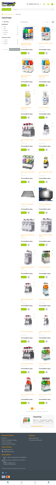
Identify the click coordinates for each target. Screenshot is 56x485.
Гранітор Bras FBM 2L (44, 267)
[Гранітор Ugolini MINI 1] (46, 289)
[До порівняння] (34, 29)
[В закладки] (34, 27)
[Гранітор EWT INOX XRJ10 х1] (46, 162)
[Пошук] (52, 9)
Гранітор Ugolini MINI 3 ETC (27, 140)
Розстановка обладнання (35, 440)
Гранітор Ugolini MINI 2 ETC (27, 300)
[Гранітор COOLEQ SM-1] (46, 194)
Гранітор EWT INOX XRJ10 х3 (27, 172)
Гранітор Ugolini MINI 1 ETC (45, 332)
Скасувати (5, 49)
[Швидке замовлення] (28, 53)
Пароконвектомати (34, 438)
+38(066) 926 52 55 (33, 4)
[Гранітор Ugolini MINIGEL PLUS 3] (28, 225)
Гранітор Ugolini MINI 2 (27, 331)
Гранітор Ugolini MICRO (45, 139)
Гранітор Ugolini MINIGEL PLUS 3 (27, 235)
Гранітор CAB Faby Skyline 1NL (26, 108)
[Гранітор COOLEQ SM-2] (28, 194)
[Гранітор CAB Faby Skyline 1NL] (28, 97)
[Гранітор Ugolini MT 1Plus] (28, 384)
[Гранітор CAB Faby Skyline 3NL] (28, 65)
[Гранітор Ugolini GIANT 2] (46, 384)
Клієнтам (32, 435)
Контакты (4, 438)
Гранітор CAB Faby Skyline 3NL (26, 76)
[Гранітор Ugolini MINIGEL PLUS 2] (46, 225)
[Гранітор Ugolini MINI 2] (28, 321)
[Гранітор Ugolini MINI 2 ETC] (28, 289)
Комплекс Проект (8, 435)
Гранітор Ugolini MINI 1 (45, 299)
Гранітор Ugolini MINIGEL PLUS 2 (45, 235)
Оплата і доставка (6, 442)
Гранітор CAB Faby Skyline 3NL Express (26, 44)
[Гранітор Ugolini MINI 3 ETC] (28, 129)
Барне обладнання (9, 14)
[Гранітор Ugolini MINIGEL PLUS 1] (28, 257)
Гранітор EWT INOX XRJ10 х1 (45, 172)
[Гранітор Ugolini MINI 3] (28, 353)
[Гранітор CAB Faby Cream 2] (46, 33)
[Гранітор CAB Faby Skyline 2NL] (46, 65)
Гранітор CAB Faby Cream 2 (46, 44)
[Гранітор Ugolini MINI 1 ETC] (46, 321)
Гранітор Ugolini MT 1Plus (27, 394)
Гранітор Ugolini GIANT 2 (45, 394)
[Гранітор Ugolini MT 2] (46, 353)
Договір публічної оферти (8, 444)
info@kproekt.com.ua (8, 451)
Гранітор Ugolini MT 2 (44, 363)
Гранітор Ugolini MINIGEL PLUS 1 (27, 267)
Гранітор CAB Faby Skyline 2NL (44, 76)
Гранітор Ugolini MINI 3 (27, 363)
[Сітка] (53, 22)
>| (41, 408)
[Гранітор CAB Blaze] (46, 97)
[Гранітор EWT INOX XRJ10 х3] (28, 162)
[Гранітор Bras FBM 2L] (46, 257)
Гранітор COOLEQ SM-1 (45, 204)
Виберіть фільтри (14, 49)
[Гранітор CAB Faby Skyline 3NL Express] (28, 33)
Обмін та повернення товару (9, 440)
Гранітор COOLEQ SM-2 (27, 204)
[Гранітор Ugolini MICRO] (46, 129)
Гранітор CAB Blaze (44, 107)
